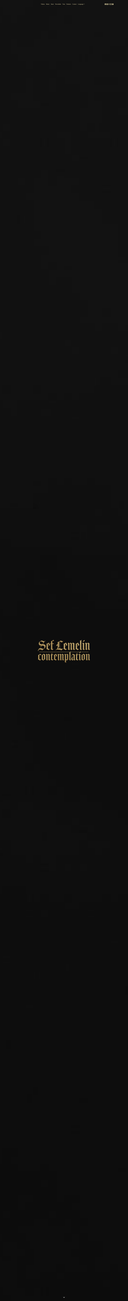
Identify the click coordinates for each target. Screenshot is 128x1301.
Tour (63, 4)
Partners (68, 4)
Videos (43, 4)
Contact (74, 4)
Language (80, 4)
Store (52, 4)
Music (47, 4)
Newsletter (58, 4)
